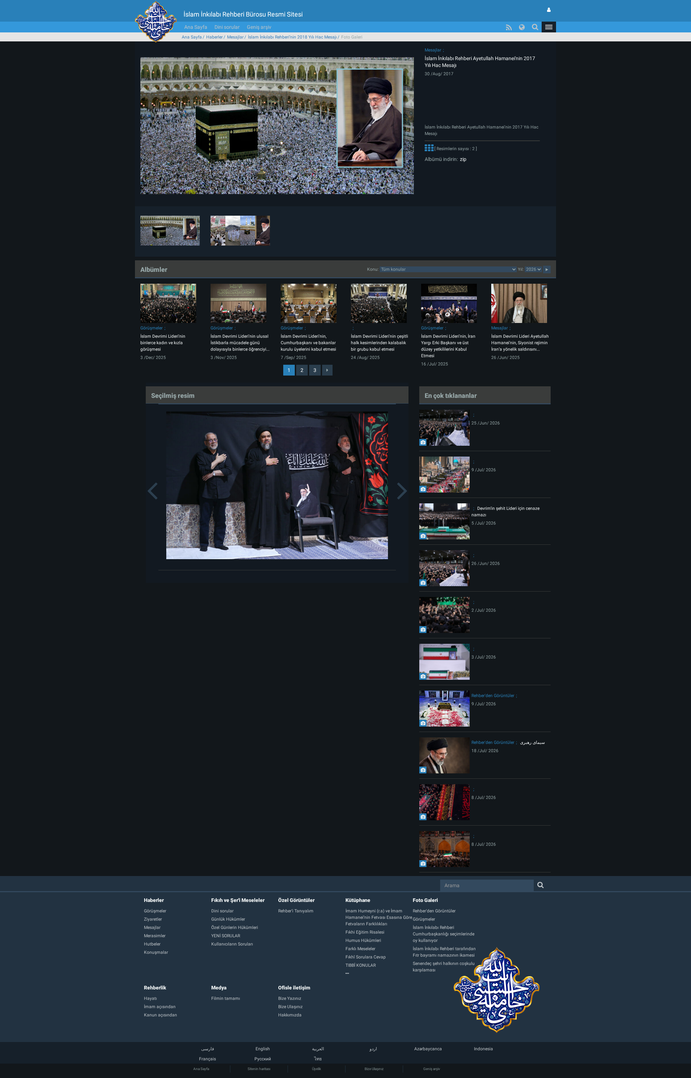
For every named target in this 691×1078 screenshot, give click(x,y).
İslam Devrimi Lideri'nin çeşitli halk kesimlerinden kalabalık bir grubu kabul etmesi (379, 343)
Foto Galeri (425, 900)
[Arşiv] (379, 973)
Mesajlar (235, 37)
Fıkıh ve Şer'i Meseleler (238, 900)
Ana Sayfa (195, 27)
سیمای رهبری (532, 742)
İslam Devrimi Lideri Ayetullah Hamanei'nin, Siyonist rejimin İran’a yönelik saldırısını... (520, 343)
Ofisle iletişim (294, 988)
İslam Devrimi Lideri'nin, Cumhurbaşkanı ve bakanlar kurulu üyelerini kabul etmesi (308, 343)
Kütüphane (358, 900)
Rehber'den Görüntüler (492, 695)
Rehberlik (155, 988)
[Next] (327, 370)
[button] (549, 27)
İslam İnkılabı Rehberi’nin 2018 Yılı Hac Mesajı (292, 37)
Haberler (214, 37)
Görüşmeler (151, 328)
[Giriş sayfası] (549, 9)
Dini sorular (227, 27)
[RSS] (508, 27)
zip (462, 159)
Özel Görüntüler (296, 900)
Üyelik (316, 1069)
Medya (218, 988)
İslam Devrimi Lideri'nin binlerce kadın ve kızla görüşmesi (162, 343)
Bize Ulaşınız (374, 1069)
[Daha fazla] (429, 148)
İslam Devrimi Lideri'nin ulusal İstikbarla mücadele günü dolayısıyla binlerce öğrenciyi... (240, 343)
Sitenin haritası (259, 1069)
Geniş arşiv (259, 27)
